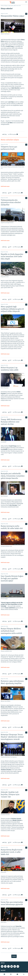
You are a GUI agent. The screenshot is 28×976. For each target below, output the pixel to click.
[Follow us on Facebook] (2, 966)
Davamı (14, 956)
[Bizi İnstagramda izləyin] (11, 974)
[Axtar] (24, 974)
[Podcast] (18, 966)
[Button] (5, 134)
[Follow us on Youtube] (11, 966)
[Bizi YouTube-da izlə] (17, 974)
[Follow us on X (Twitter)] (8, 966)
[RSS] (14, 966)
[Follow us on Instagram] (5, 966)
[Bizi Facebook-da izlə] (4, 974)
